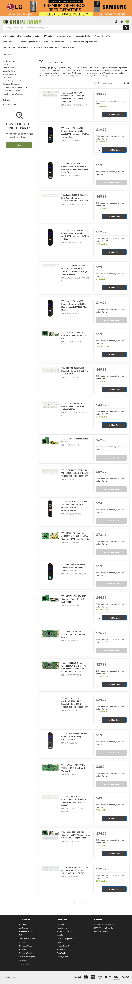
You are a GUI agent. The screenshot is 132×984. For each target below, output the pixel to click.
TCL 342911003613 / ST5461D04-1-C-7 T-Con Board (73, 634)
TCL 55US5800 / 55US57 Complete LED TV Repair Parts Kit (75, 335)
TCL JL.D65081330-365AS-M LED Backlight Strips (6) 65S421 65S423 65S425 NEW (74, 198)
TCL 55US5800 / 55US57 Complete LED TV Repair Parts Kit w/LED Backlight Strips (75, 835)
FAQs (21, 935)
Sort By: (97, 83)
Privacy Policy (24, 964)
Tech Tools (8, 41)
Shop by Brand (68, 47)
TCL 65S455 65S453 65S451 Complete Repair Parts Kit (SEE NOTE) (74, 599)
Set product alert (111, 182)
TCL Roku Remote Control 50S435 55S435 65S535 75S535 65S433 (73, 567)
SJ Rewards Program (27, 956)
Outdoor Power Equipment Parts (83, 41)
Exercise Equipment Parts (14, 47)
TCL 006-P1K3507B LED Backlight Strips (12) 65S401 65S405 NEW (74, 371)
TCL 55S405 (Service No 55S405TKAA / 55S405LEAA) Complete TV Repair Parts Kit (75, 536)
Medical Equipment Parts (29, 41)
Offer (19, 36)
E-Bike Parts (8, 36)
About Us (23, 924)
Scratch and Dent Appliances (44, 47)
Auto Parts (61, 935)
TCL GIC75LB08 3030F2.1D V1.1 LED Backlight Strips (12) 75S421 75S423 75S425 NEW (75, 473)
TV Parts (48, 36)
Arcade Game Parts (103, 36)
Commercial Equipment (53, 41)
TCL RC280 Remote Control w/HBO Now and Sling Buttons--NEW (74, 736)
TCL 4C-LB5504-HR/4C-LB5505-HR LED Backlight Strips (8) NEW (73, 406)
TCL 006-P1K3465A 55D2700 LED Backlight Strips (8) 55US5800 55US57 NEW (75, 870)
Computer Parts (83, 36)
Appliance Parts (31, 36)
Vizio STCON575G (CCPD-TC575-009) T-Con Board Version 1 (73, 768)
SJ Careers (23, 960)
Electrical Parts (64, 36)
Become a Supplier (26, 953)
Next (94, 902)
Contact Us (23, 928)
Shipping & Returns (26, 931)
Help (19, 145)
